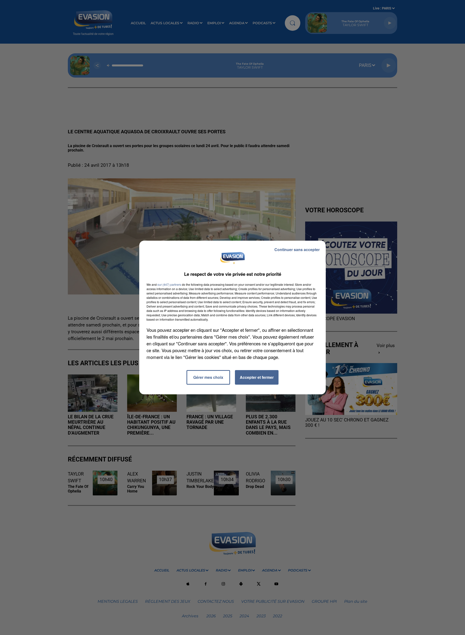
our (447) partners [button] (169, 284)
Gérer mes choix (208, 377)
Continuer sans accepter (297, 249)
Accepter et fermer (257, 377)
